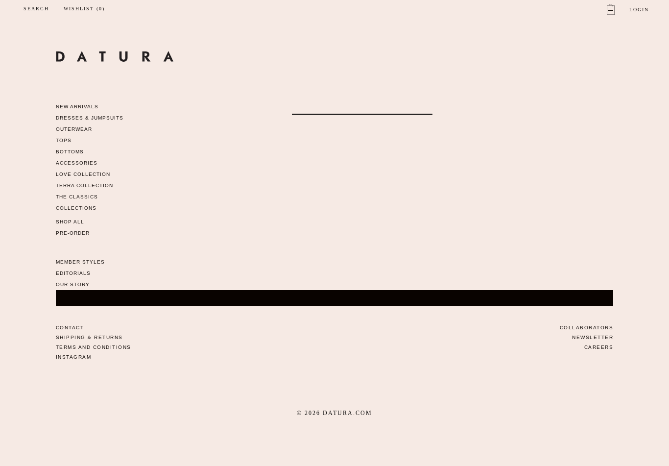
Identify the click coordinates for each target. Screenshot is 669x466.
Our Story (73, 284)
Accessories (76, 163)
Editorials (73, 273)
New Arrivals (77, 106)
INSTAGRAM (74, 357)
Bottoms (70, 151)
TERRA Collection (84, 185)
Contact (70, 327)
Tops (64, 140)
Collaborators (587, 327)
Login (639, 9)
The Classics (77, 196)
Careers (599, 347)
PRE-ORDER (73, 233)
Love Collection (83, 174)
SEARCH (36, 8)
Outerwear (74, 129)
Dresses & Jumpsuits (89, 118)
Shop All (70, 221)
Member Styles (80, 262)
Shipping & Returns (89, 337)
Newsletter (592, 337)
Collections (76, 208)
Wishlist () (84, 8)
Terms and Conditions (93, 347)
